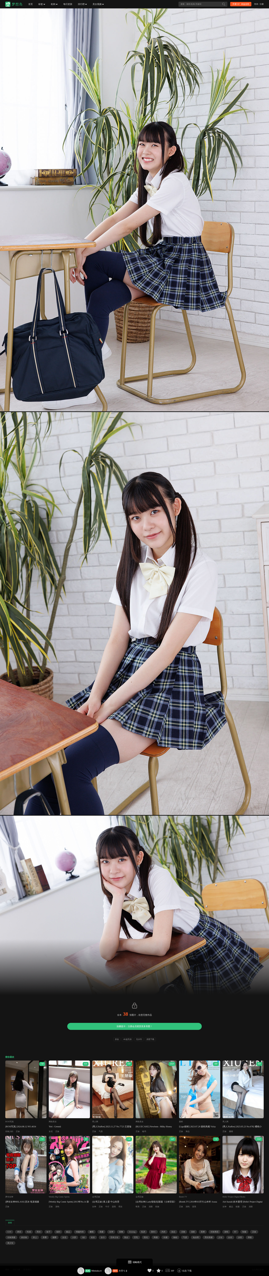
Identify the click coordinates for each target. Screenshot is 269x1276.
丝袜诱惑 (214, 1232)
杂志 (173, 1232)
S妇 (83, 1237)
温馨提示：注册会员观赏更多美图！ (134, 1026)
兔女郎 (196, 1237)
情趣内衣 (80, 1232)
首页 (30, 4)
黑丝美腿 (209, 1237)
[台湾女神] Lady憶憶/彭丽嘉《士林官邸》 (156, 1202)
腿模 (231, 1131)
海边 (188, 1131)
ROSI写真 (9, 1122)
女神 (94, 1207)
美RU (153, 1232)
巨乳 (136, 1237)
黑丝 (39, 1232)
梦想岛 (17, 4)
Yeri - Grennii (55, 1126)
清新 (151, 1207)
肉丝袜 (24, 1237)
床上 (35, 1237)
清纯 (57, 1207)
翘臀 (54, 1237)
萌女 (120, 1207)
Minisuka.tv (96, 1271)
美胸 (121, 1232)
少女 (220, 1237)
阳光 (146, 1237)
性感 (29, 1232)
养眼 (250, 1237)
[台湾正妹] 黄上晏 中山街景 (105, 1202)
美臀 (45, 1237)
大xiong (132, 1232)
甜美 (114, 1207)
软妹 (157, 1207)
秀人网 (95, 1122)
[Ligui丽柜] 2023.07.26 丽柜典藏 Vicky (197, 1126)
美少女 (10, 1243)
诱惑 (19, 1232)
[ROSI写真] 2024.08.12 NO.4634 (20, 1126)
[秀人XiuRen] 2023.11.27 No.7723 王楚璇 (111, 1126)
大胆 (74, 1237)
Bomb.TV (183, 1197)
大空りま (123, 1271)
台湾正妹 (96, 1197)
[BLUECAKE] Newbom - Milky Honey (154, 1126)
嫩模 (92, 1232)
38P (172, 1271)
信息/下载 (187, 1271)
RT (235, 1232)
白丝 (230, 1237)
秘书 (144, 1131)
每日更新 (67, 4)
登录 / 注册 (259, 4)
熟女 (126, 1237)
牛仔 (107, 1207)
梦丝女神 (9, 1197)
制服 (244, 1232)
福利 (58, 1232)
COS (9, 1232)
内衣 (163, 1232)
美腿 (101, 1232)
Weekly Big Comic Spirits (59, 1197)
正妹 (18, 1131)
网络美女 (53, 1122)
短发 (93, 1237)
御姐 (175, 1237)
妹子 (48, 1232)
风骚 (156, 1237)
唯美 (138, 1207)
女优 (51, 1131)
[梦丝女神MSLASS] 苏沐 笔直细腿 (22, 1202)
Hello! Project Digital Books (233, 1197)
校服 (238, 1207)
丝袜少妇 (9, 1131)
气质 (101, 1131)
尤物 (183, 1232)
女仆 (103, 1237)
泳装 (240, 1237)
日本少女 (114, 1237)
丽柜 (181, 1122)
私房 (143, 1232)
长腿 (165, 1237)
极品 (231, 1207)
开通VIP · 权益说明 (240, 4)
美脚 (203, 1232)
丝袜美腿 (11, 1237)
